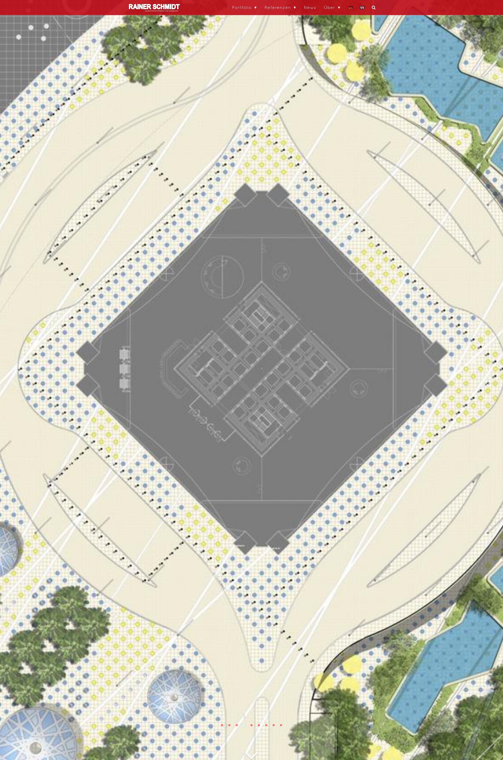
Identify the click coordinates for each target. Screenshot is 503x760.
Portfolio (242, 7)
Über (329, 7)
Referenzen (278, 7)
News (310, 7)
